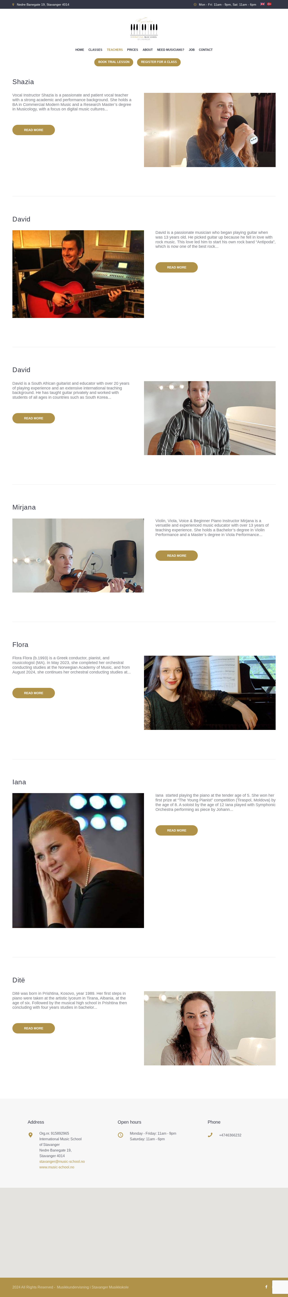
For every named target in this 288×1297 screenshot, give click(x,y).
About (148, 49)
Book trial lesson (113, 62)
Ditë (18, 980)
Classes (95, 49)
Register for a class (159, 62)
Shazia (23, 81)
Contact (206, 49)
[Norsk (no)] (269, 6)
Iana (19, 782)
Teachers (115, 49)
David (21, 219)
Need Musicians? (170, 49)
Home (79, 49)
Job (192, 49)
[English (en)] (263, 6)
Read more (33, 130)
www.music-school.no (56, 1167)
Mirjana (24, 507)
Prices (132, 49)
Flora (20, 644)
